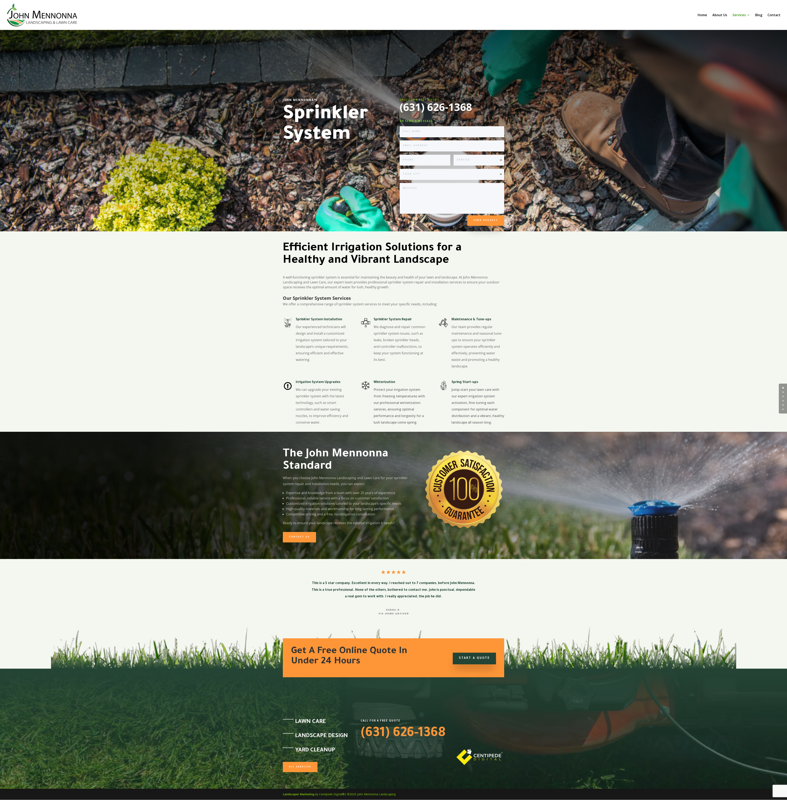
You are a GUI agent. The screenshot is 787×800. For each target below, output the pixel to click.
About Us (719, 15)
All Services (300, 767)
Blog (758, 15)
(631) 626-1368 (403, 734)
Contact (774, 15)
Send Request (485, 220)
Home (702, 15)
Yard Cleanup (315, 751)
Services (739, 15)
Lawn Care (310, 722)
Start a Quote (474, 658)
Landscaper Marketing (298, 794)
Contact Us (299, 537)
